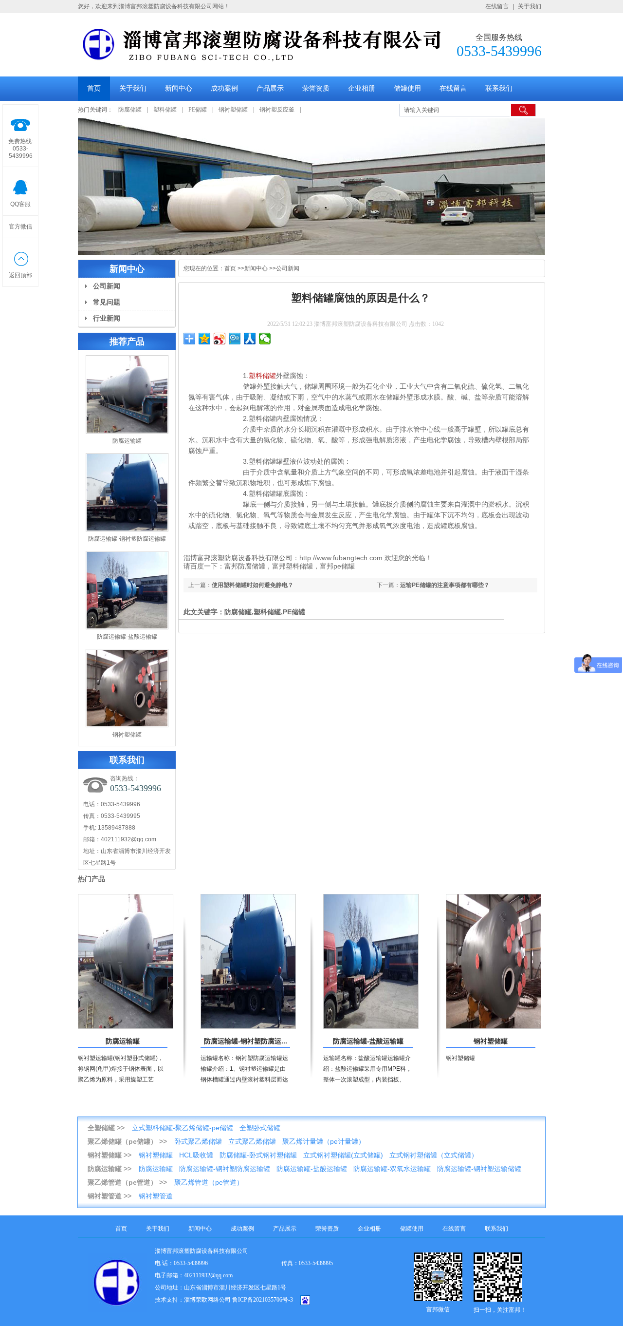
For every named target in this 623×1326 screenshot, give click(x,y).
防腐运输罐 (127, 440)
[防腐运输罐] (125, 1026)
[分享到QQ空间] (205, 338)
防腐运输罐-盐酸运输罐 (127, 636)
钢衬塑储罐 (233, 109)
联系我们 (499, 88)
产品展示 (270, 88)
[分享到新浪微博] (220, 338)
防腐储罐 (130, 109)
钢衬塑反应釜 (276, 109)
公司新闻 (106, 286)
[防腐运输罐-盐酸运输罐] (371, 1026)
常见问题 (106, 302)
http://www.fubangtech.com (341, 558)
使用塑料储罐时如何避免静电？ (252, 585)
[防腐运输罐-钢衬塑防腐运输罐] (248, 1026)
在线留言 (497, 6)
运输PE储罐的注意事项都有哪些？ (445, 585)
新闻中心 (178, 88)
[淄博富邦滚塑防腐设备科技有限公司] (261, 61)
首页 (94, 88)
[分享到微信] (265, 338)
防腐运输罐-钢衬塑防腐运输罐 (127, 538)
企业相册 (361, 88)
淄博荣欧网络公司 (207, 1299)
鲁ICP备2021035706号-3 (262, 1299)
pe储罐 (344, 566)
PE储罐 (197, 109)
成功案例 (224, 88)
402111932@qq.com (128, 839)
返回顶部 (20, 275)
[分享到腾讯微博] (235, 338)
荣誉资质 (316, 88)
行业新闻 (106, 318)
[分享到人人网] (250, 338)
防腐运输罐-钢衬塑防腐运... (245, 1041)
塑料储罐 (165, 109)
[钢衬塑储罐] (493, 1026)
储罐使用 (407, 88)
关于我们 (529, 6)
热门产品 (91, 879)
